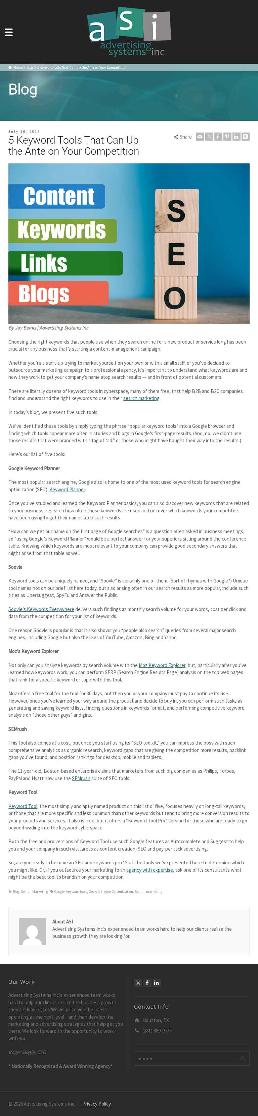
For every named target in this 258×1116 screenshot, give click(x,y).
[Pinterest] (227, 137)
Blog (16, 891)
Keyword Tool (22, 806)
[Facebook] (218, 137)
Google (59, 891)
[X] (209, 137)
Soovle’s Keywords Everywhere (41, 609)
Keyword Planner (67, 489)
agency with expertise (149, 870)
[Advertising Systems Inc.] (129, 31)
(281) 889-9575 (157, 1030)
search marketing (141, 398)
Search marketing (148, 891)
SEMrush (81, 778)
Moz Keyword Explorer (162, 665)
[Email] (200, 137)
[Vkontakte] (246, 137)
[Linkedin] (236, 137)
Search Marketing (34, 891)
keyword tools (76, 891)
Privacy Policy (96, 1104)
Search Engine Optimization (111, 891)
